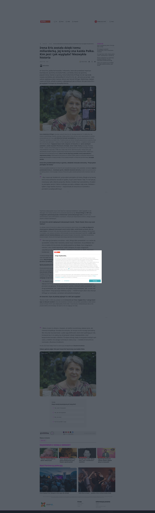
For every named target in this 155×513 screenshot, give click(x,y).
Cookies (62, 277)
